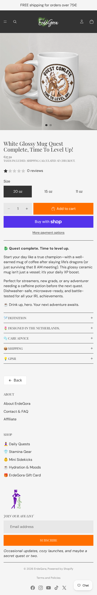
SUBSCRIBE (48, 540)
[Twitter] (64, 587)
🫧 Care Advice (16, 338)
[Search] (15, 22)
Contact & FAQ (16, 411)
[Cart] (92, 22)
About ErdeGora (17, 403)
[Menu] (5, 21)
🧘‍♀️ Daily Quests (17, 444)
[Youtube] (48, 587)
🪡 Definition (15, 318)
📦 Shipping (13, 348)
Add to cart (66, 208)
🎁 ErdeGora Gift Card (22, 475)
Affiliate (10, 419)
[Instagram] (40, 587)
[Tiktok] (56, 587)
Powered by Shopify (60, 569)
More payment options (48, 232)
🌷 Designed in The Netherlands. (32, 328)
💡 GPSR (10, 358)
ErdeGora (40, 569)
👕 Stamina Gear (18, 451)
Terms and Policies (48, 578)
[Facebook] (32, 587)
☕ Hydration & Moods (22, 467)
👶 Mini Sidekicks (18, 459)
